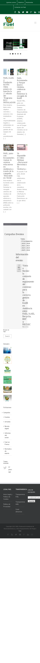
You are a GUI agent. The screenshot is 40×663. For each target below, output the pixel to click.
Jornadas (7, 422)
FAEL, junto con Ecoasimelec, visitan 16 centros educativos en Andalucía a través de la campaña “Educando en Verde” (9, 165)
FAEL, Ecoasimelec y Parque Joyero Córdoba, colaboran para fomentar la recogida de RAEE (22, 88)
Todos (23, 239)
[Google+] (31, 12)
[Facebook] (15, 12)
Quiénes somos (11, 2)
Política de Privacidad (6, 505)
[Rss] (19, 12)
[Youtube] (27, 12)
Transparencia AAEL (20, 503)
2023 (23, 248)
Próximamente (27, 241)
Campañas (6, 413)
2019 (23, 243)
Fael (20, 531)
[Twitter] (23, 12)
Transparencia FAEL (20, 495)
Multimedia (29, 2)
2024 (28, 248)
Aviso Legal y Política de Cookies (7, 496)
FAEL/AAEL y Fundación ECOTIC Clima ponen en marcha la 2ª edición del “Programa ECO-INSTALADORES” (10, 90)
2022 (28, 246)
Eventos (7, 417)
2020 (28, 243)
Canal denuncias (19, 510)
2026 (28, 250)
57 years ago (10, 469)
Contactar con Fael (20, 7)
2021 (23, 246)
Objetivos (21, 2)
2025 (23, 250)
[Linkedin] (35, 12)
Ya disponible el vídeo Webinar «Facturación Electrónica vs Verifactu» (22, 161)
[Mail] (39, 12)
